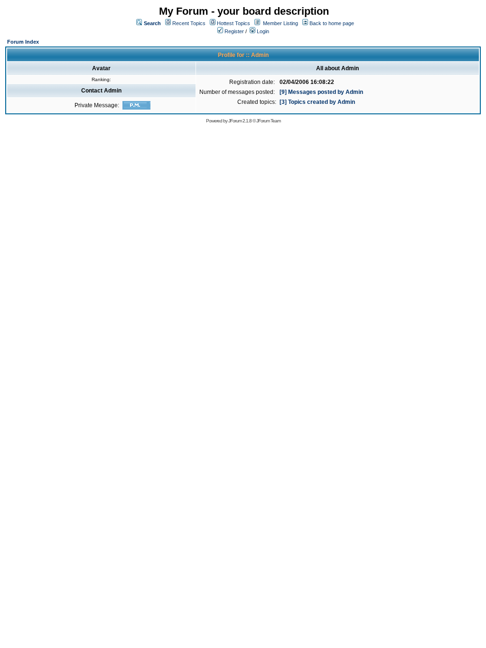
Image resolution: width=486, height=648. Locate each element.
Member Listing (280, 23)
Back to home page (331, 23)
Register (233, 31)
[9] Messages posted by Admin (321, 92)
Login (262, 31)
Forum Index (23, 42)
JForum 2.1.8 (240, 120)
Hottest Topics (233, 23)
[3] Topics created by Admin (317, 102)
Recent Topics (189, 23)
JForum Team (268, 120)
